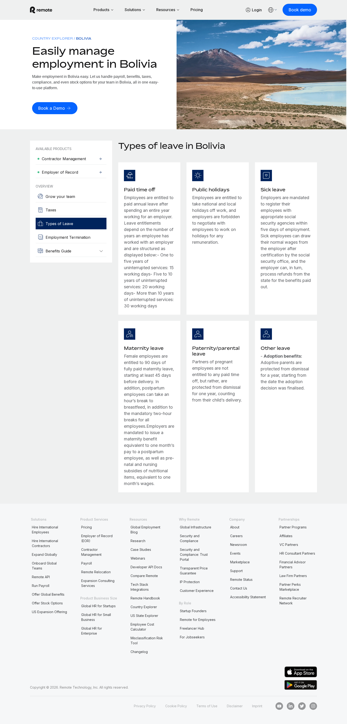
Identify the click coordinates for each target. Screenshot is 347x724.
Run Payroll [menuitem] (40, 586)
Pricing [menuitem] (86, 527)
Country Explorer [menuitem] (52, 38)
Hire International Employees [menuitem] (45, 529)
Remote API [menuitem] (41, 577)
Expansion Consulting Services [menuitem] (97, 583)
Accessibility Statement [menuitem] (248, 597)
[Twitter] (302, 706)
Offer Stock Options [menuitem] (47, 603)
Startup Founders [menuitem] (193, 611)
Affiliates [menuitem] (285, 536)
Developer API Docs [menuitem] (146, 567)
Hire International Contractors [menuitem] (45, 543)
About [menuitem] (234, 527)
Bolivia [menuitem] (83, 38)
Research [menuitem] (138, 541)
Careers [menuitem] (236, 536)
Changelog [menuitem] (139, 652)
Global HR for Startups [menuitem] (98, 606)
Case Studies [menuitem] (141, 550)
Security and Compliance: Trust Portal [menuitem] (194, 554)
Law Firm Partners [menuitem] (293, 576)
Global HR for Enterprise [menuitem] (91, 630)
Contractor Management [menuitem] (91, 552)
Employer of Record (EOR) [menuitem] (97, 538)
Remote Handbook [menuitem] (145, 598)
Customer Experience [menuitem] (197, 591)
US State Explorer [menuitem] (144, 616)
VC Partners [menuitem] (288, 545)
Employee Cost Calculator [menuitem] (142, 626)
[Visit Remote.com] (41, 9)
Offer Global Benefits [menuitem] (48, 594)
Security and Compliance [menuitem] (189, 538)
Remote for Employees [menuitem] (198, 620)
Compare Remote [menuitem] (144, 576)
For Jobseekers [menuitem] (192, 637)
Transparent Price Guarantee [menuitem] (194, 570)
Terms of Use (206, 706)
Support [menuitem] (236, 571)
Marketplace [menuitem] (240, 562)
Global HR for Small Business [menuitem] (96, 617)
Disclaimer (235, 706)
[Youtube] (279, 706)
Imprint (257, 706)
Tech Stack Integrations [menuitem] (140, 586)
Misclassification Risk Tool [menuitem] (147, 640)
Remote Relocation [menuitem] (96, 572)
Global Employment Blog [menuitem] (145, 529)
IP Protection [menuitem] (190, 582)
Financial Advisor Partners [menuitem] (292, 564)
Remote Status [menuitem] (241, 580)
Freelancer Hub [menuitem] (192, 628)
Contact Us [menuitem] (238, 588)
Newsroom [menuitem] (238, 545)
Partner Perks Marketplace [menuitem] (290, 586)
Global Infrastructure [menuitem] (195, 527)
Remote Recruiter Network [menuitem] (293, 600)
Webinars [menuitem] (138, 558)
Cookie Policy (176, 706)
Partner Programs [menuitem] (293, 527)
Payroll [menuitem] (86, 563)
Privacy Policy (145, 706)
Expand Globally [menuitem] (44, 554)
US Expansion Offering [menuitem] (49, 612)
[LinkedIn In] (290, 706)
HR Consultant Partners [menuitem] (297, 553)
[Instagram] (313, 706)
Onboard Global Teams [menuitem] (44, 565)
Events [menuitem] (235, 553)
